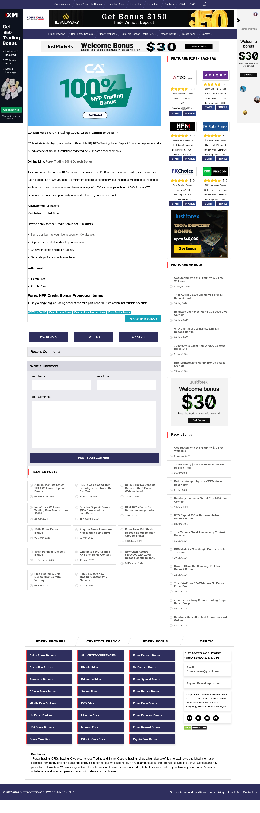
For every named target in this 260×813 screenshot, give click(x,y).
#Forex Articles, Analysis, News (89, 312)
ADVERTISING (187, 4)
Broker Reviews (56, 34)
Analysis (169, 4)
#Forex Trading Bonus (119, 312)
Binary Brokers (107, 34)
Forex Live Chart (116, 4)
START (175, 113)
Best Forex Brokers (82, 34)
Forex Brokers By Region (89, 4)
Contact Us (250, 792)
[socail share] (189, 718)
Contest (206, 34)
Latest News (189, 34)
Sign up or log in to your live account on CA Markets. (63, 234)
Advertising (217, 792)
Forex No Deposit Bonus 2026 (137, 34)
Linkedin (138, 336)
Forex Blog (136, 4)
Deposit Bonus (168, 34)
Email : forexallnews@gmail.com (203, 669)
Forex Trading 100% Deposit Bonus (69, 161)
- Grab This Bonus (142, 318)
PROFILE (190, 113)
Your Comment (41, 396)
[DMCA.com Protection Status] (195, 727)
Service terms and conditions (188, 792)
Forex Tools (153, 4)
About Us (233, 792)
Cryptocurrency (62, 4)
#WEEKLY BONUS (37, 312)
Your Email (103, 376)
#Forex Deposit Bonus (60, 312)
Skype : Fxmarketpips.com (204, 683)
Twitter (93, 336)
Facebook (48, 336)
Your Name (39, 376)
